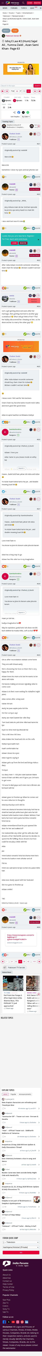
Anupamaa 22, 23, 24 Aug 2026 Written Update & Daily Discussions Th (20, 1188)
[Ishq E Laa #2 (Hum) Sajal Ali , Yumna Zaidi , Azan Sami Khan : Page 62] (7, 91)
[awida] (3, 100)
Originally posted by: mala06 (16, 150)
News (5, 8)
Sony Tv (6, 1309)
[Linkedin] (26, 1322)
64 (24, 961)
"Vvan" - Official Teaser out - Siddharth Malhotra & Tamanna (17, 1131)
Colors (5, 1306)
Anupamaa (8, 1141)
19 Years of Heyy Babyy (11, 1215)
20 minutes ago (22, 1137)
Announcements (25, 1094)
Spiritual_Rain (31, 1179)
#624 (38, 306)
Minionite (33, 1229)
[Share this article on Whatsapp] (27, 112)
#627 (38, 509)
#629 (38, 655)
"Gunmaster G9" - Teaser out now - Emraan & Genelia (20, 1117)
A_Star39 (33, 1151)
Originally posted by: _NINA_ (16, 201)
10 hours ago (23, 1193)
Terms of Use (8, 1287)
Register (37, 3)
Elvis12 (34, 1218)
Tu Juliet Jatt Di (9, 1099)
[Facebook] (4, 1322)
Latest (5, 1094)
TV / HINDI (7, 993)
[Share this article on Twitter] (23, 112)
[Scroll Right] (38, 126)
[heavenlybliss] (14, 100)
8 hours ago (22, 1207)
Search (37, 86)
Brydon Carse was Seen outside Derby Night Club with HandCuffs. (19, 1174)
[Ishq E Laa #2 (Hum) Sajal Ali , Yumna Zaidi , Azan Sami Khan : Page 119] (39, 91)
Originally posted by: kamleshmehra (19, 515)
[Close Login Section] (38, 240)
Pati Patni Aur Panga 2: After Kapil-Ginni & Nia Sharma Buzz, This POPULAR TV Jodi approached (13, 1000)
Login (30, 3)
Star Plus (6, 1300)
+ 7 (38, 134)
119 (34, 961)
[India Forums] (12, 2)
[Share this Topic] (14, 112)
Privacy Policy (8, 1290)
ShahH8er (33, 1193)
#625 (38, 366)
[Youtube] (13, 1322)
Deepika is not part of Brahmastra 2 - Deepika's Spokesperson (17, 1202)
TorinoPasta (32, 1207)
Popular (13, 1094)
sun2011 (33, 1108)
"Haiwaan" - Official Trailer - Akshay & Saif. (19, 1226)
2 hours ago (25, 1218)
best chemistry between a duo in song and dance (19, 1160)
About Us (7, 1275)
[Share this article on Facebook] (18, 112)
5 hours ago (24, 1122)
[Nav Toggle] (2, 2)
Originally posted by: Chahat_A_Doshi (19, 446)
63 (20, 961)
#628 (38, 584)
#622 (38, 194)
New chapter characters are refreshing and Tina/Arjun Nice (19, 1103)
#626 (38, 439)
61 (12, 961)
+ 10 (38, 295)
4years (8, 100)
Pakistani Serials (13, 36)
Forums (14, 8)
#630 (38, 927)
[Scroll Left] (3, 126)
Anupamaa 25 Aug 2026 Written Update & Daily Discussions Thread (18, 1145)
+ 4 (38, 184)
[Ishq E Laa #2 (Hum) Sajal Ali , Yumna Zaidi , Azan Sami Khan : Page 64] (35, 91)
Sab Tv (6, 1312)
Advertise (7, 1278)
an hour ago (24, 1151)
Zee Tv (6, 1303)
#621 (38, 144)
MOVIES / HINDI (31, 993)
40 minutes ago (23, 1108)
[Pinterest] (22, 1322)
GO (29, 91)
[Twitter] (8, 1322)
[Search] (23, 2)
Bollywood (8, 1113)
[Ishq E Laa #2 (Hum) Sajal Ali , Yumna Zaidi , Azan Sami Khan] (3, 91)
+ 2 (38, 429)
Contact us (7, 1281)
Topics (24, 8)
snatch (34, 1165)
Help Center (8, 1284)
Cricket (7, 1169)
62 (16, 961)
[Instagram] (17, 1322)
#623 (38, 260)
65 (28, 961)
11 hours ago (20, 1179)
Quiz (32, 8)
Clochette (33, 1122)
